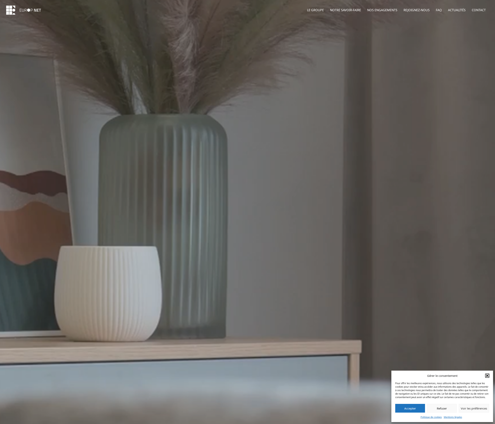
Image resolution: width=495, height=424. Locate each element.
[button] (487, 376)
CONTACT (479, 10)
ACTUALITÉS (457, 10)
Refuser (442, 408)
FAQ (439, 10)
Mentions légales (453, 417)
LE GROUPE (315, 10)
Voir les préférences (474, 408)
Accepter (410, 408)
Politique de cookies (431, 417)
